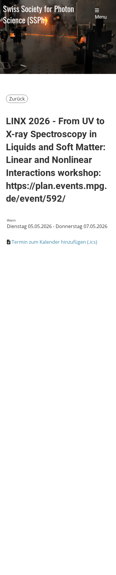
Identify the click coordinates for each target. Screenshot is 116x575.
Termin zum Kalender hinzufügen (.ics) (54, 242)
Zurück (17, 99)
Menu (101, 17)
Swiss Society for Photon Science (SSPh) (38, 14)
